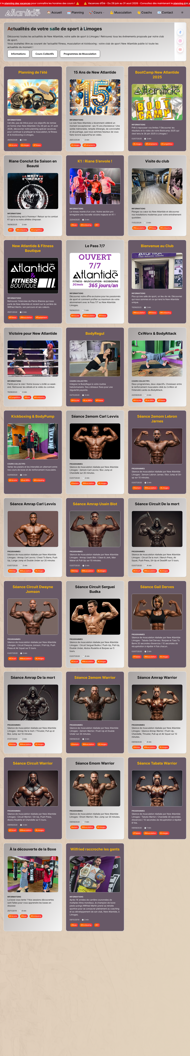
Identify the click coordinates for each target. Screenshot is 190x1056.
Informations (18, 53)
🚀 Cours (95, 12)
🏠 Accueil (54, 12)
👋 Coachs (144, 12)
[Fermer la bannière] (187, 3)
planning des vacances (109, 3)
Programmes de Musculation (80, 53)
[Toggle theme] (182, 12)
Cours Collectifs (44, 53)
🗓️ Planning (75, 12)
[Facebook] (180, 32)
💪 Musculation (121, 12)
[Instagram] (180, 40)
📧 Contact (165, 12)
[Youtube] (180, 49)
